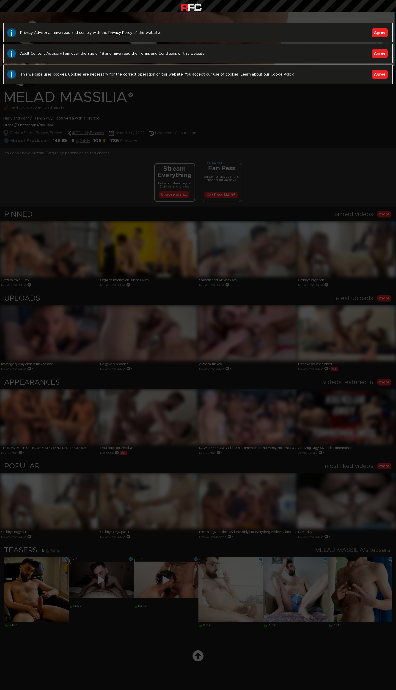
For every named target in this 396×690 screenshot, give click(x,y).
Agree (379, 33)
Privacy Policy (120, 33)
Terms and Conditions (158, 53)
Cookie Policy (282, 74)
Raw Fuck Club (191, 7)
